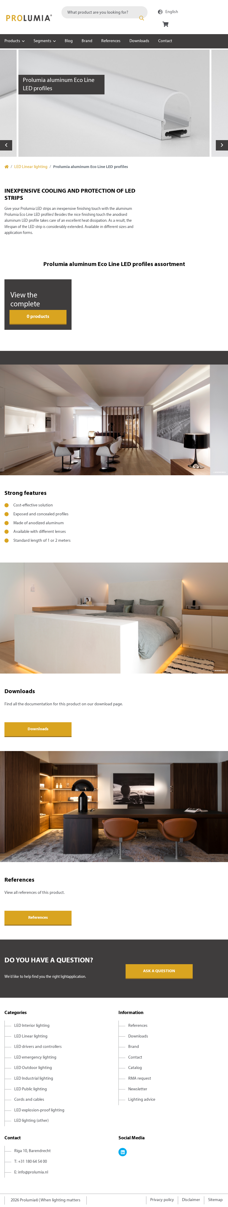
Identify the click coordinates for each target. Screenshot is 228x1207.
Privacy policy (162, 1200)
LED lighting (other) (31, 1121)
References (111, 41)
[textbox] (104, 12)
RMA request (139, 1078)
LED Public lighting (30, 1089)
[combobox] (104, 12)
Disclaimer (191, 1200)
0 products (38, 316)
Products (12, 41)
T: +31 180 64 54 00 (30, 1162)
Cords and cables (29, 1099)
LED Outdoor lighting (33, 1068)
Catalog (135, 1068)
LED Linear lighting (31, 167)
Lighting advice (141, 1099)
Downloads (139, 41)
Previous (6, 145)
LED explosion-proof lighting (39, 1110)
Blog (69, 41)
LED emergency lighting (35, 1057)
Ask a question (159, 971)
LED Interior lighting (32, 1026)
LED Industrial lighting (33, 1078)
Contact (165, 41)
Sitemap (215, 1200)
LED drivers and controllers (38, 1047)
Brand (87, 41)
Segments (42, 41)
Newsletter (137, 1089)
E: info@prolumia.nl (31, 1172)
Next (222, 145)
